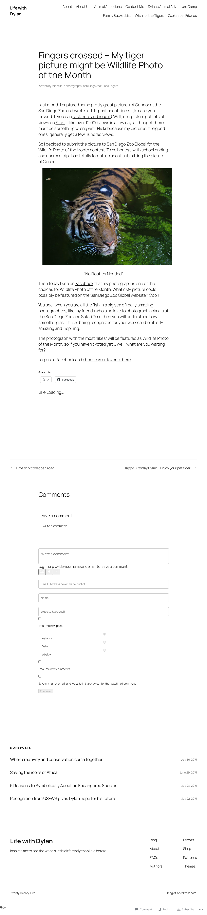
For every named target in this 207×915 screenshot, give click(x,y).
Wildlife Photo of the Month (63, 150)
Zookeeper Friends (182, 15)
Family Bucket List (117, 15)
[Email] (56, 572)
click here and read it (92, 116)
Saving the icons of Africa (33, 772)
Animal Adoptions (107, 6)
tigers (114, 86)
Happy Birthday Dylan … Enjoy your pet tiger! (157, 467)
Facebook (84, 283)
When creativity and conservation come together (56, 759)
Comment (45, 691)
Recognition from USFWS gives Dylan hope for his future (62, 798)
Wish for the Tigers (149, 15)
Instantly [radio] (47, 638)
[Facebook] (49, 572)
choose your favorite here (107, 359)
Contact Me (135, 6)
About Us (83, 6)
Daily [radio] (45, 646)
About (67, 6)
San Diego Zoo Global (96, 86)
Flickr (60, 122)
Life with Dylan (18, 11)
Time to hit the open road (35, 467)
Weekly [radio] (46, 654)
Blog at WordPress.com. (182, 893)
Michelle (57, 86)
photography (74, 86)
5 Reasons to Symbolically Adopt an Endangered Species (63, 785)
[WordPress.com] (42, 572)
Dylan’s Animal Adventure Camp (172, 6)
